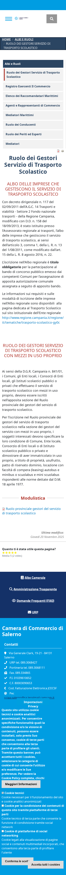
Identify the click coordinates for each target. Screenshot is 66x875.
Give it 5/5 (15, 552)
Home (6, 39)
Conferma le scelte (17, 861)
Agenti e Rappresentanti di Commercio (33, 105)
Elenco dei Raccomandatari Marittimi (32, 96)
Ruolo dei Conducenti (21, 125)
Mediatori (12, 144)
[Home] (21, 19)
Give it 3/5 (9, 552)
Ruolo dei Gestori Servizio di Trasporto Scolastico (33, 75)
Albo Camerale (35, 577)
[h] (51, 18)
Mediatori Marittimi (20, 115)
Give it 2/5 (6, 552)
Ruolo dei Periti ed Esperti (24, 134)
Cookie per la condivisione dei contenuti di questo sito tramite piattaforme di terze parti (33, 810)
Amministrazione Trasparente (35, 589)
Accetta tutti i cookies (45, 864)
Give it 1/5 (3, 552)
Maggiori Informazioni (21, 784)
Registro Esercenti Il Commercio (28, 86)
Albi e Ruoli (24, 39)
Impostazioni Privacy (33, 702)
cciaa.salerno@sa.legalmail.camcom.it (29, 698)
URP (35, 612)
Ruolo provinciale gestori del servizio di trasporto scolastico (31, 511)
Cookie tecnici (14, 793)
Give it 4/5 (12, 552)
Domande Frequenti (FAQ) (35, 600)
